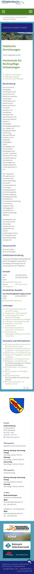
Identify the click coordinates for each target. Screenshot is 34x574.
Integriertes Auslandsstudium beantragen (18, 319)
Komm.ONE (28, 571)
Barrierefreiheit (24, 564)
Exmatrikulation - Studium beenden (16, 313)
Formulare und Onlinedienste (14, 79)
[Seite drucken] (24, 387)
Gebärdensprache (19, 566)
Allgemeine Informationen (13, 75)
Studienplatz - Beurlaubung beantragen (17, 321)
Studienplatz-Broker (13, 375)
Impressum (14, 564)
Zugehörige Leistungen (12, 77)
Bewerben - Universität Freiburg (17, 361)
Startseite (12, 17)
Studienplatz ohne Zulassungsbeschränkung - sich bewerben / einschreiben (18, 334)
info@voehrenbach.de (12, 437)
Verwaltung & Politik (21, 17)
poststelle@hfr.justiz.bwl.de (13, 282)
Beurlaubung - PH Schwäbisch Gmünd (19, 353)
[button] (3, 11)
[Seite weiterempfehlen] (28, 387)
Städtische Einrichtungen (9, 19)
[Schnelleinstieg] (30, 12)
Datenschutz (6, 564)
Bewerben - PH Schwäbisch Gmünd (18, 359)
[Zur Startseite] (13, 2)
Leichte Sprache (7, 566)
